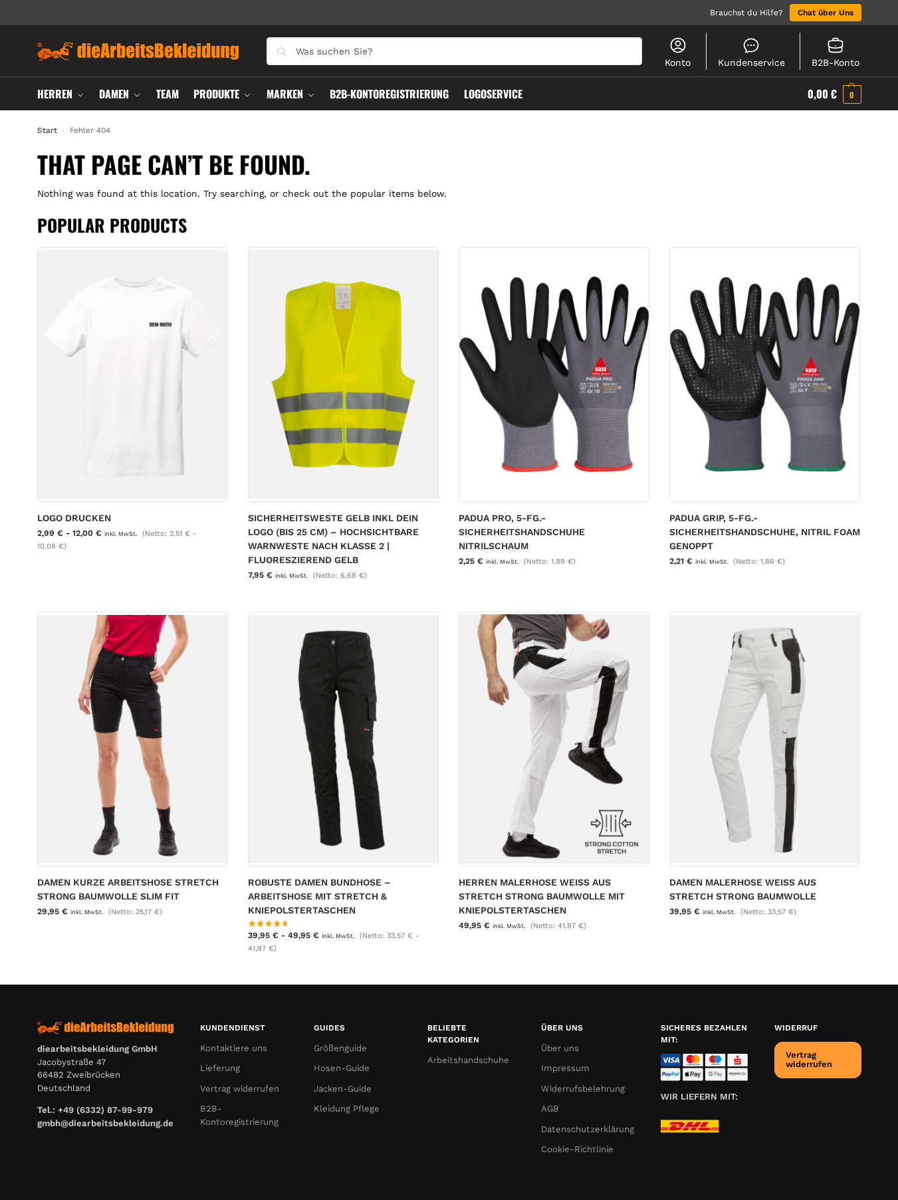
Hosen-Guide (342, 1068)
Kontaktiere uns (233, 1048)
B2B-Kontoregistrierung (239, 1115)
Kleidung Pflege (347, 1109)
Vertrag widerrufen (239, 1089)
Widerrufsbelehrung (583, 1089)
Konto (678, 62)
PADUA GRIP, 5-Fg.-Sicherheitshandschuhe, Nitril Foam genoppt (764, 532)
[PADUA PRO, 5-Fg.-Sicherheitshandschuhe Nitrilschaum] (554, 374)
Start (47, 130)
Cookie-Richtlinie (577, 1149)
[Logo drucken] (132, 374)
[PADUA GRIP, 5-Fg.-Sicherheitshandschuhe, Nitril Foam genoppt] (764, 374)
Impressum (565, 1068)
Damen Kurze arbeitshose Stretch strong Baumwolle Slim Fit (128, 889)
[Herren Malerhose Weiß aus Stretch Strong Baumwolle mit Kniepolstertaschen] (554, 739)
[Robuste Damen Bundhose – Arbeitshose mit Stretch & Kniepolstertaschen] (343, 739)
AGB (550, 1109)
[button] (834, 93)
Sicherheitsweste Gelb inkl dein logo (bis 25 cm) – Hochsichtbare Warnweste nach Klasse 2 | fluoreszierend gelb (333, 539)
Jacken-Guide (343, 1089)
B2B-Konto (835, 62)
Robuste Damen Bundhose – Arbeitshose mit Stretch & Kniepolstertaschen (319, 896)
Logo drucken (74, 518)
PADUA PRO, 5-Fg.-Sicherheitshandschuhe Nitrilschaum (522, 532)
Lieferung (220, 1068)
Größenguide (340, 1048)
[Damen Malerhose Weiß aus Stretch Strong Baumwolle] (764, 739)
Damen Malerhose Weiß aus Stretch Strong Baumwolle (742, 889)
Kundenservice (751, 62)
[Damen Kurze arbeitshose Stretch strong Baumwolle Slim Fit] (132, 739)
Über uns (560, 1048)
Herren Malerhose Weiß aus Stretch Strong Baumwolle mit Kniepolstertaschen (542, 896)
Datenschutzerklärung (587, 1129)
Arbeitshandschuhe (468, 1060)
